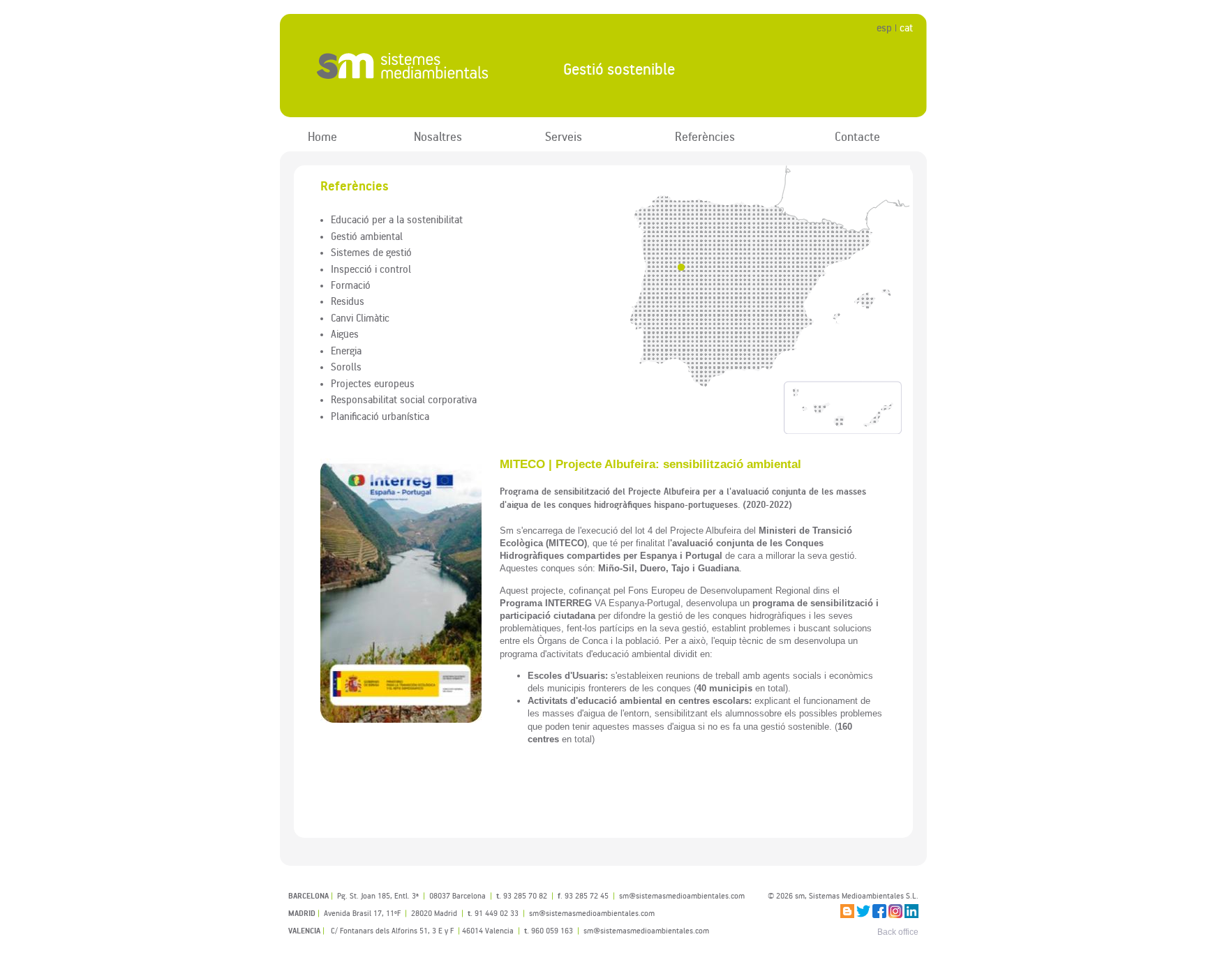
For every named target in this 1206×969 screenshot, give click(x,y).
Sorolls (346, 366)
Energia (346, 350)
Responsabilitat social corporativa (404, 399)
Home (322, 136)
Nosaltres (438, 136)
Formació (351, 285)
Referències (705, 136)
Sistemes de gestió (371, 252)
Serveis (563, 136)
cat (906, 27)
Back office (897, 932)
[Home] (410, 66)
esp (884, 27)
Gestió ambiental (367, 236)
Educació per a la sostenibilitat (397, 219)
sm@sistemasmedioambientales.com (646, 930)
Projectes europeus (373, 383)
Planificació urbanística (380, 416)
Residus (347, 301)
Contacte (857, 136)
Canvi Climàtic (360, 317)
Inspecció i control (371, 269)
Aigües (345, 333)
